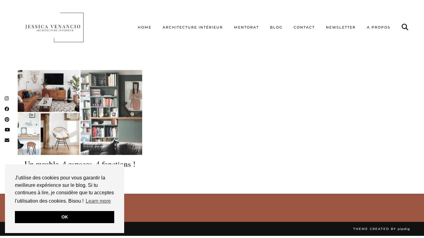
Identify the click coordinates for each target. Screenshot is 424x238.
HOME (144, 27)
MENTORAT (246, 27)
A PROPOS (378, 27)
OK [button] (64, 216)
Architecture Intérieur (193, 27)
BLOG (276, 27)
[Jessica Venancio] (62, 27)
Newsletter (341, 27)
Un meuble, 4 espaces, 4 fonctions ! (80, 164)
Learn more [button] (98, 201)
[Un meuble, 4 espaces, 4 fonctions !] (80, 112)
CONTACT (304, 27)
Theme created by (381, 229)
